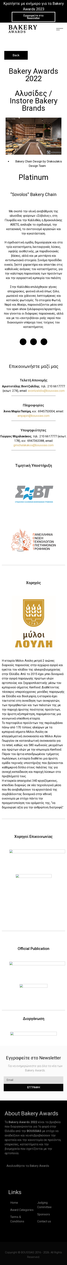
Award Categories (22, 1210)
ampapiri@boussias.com (33, 416)
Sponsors (43, 1214)
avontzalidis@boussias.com (46, 391)
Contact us (44, 1221)
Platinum (33, 177)
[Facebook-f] (10, 1177)
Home (14, 1202)
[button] (23, 341)
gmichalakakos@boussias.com (33, 445)
